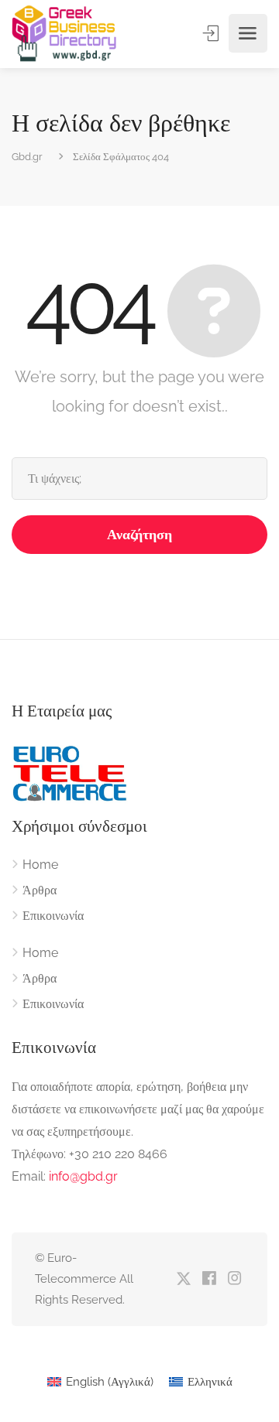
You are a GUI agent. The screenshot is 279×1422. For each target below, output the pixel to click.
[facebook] (209, 1279)
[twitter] (183, 1279)
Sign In (212, 33)
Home (40, 864)
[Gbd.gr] (65, 33)
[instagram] (234, 1279)
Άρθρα (39, 890)
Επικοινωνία (53, 915)
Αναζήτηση (139, 534)
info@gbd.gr (83, 1176)
